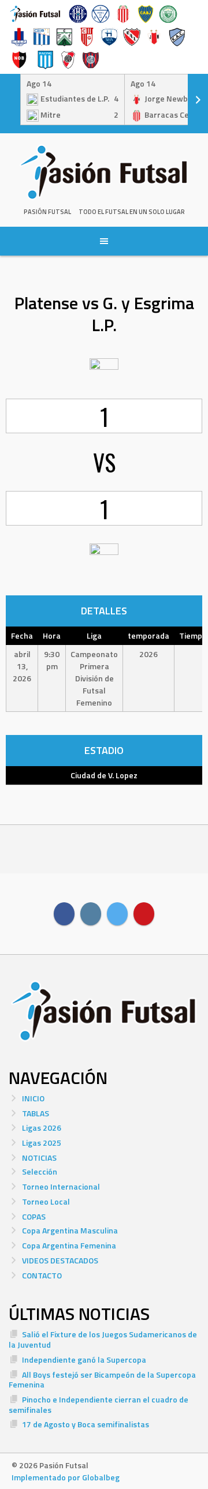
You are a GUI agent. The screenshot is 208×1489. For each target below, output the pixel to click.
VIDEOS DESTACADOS (60, 1260)
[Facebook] (64, 913)
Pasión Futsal (47, 211)
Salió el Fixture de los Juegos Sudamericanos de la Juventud (103, 1339)
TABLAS (35, 1113)
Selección (39, 1171)
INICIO (33, 1098)
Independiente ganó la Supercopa (84, 1359)
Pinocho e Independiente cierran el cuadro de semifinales (98, 1404)
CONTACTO (42, 1275)
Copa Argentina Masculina (70, 1230)
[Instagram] (90, 913)
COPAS (34, 1216)
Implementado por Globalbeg (66, 1477)
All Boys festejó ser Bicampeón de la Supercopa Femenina (102, 1379)
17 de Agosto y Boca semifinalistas (85, 1424)
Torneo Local (46, 1201)
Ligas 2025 (41, 1143)
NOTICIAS (39, 1158)
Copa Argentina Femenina (69, 1245)
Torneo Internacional (61, 1186)
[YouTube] (143, 913)
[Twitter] (117, 913)
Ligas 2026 (41, 1128)
